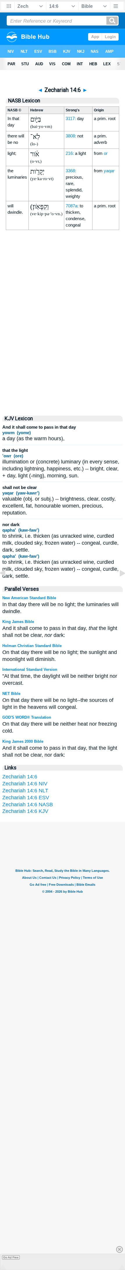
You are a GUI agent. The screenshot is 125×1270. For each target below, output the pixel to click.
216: (70, 153)
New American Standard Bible (29, 598)
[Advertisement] (62, 360)
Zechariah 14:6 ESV (25, 797)
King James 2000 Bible (22, 741)
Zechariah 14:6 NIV (24, 784)
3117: (71, 118)
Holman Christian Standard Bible (32, 646)
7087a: (72, 205)
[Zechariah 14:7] (117, 586)
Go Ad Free (11, 1257)
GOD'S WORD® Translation (26, 717)
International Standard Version (29, 669)
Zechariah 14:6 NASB (27, 804)
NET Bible (11, 693)
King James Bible (18, 621)
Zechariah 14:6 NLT (25, 790)
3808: (71, 135)
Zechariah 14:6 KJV (25, 811)
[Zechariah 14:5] (7, 586)
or (106, 153)
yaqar (109, 170)
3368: (71, 170)
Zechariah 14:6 (19, 777)
